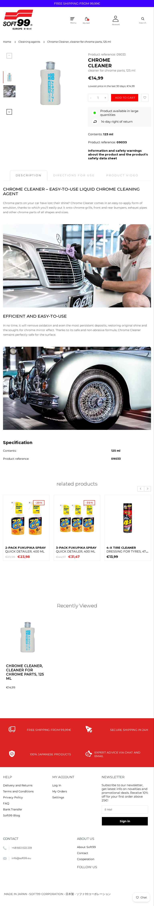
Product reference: (102, 54)
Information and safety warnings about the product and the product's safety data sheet (118, 154)
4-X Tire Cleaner (127, 549)
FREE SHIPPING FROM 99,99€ (77, 3)
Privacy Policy (13, 797)
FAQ (6, 803)
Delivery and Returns (17, 785)
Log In (56, 785)
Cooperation (85, 859)
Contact (82, 853)
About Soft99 (86, 847)
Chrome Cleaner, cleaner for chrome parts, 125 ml (79, 41)
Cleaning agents (29, 41)
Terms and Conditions (18, 791)
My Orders (59, 791)
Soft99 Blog (11, 815)
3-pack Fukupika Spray (76, 549)
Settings (58, 797)
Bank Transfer (12, 809)
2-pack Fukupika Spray (25, 549)
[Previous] (24, 83)
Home (7, 41)
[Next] (76, 83)
